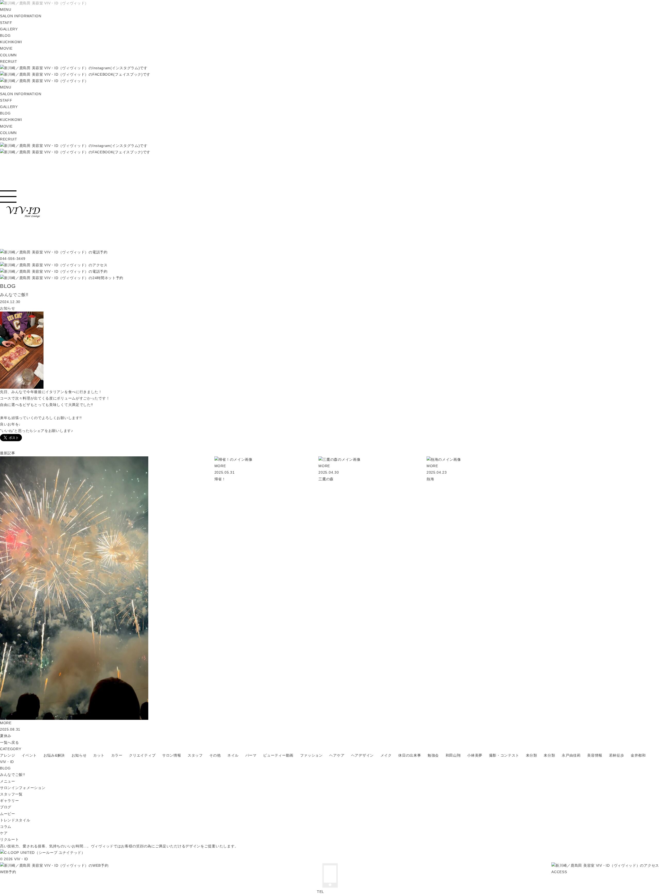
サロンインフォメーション (22, 788)
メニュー (7, 781)
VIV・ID (7, 762)
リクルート (9, 839)
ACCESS (559, 872)
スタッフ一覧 (11, 794)
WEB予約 (8, 872)
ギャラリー (9, 801)
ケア (3, 833)
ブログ (5, 807)
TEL (320, 892)
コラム (5, 827)
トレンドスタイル (15, 820)
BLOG (5, 768)
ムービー (7, 814)
